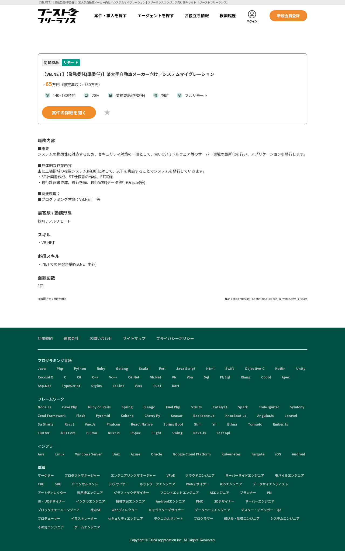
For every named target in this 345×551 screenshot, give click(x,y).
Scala (143, 368)
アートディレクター (52, 492)
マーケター (46, 475)
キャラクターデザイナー (166, 509)
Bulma (91, 432)
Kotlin (280, 368)
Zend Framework (51, 415)
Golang (122, 368)
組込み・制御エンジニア (242, 518)
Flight (156, 432)
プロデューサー (49, 518)
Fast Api (223, 432)
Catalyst (220, 407)
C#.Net (133, 377)
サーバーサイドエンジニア (244, 475)
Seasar (176, 415)
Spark (243, 407)
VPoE (171, 475)
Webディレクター (125, 509)
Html (210, 368)
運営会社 (71, 338)
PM (269, 492)
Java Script (185, 368)
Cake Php (69, 407)
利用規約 (45, 338)
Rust (157, 385)
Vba (190, 377)
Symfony (297, 407)
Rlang (245, 377)
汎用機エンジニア (90, 492)
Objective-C (254, 368)
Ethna (232, 424)
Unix (116, 454)
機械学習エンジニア (130, 501)
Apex (286, 377)
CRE (41, 484)
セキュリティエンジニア (125, 518)
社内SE (95, 509)
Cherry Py (152, 415)
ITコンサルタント (85, 484)
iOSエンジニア (231, 484)
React (69, 424)
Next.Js (199, 432)
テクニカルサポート (168, 518)
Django (149, 407)
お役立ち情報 (197, 15)
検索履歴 (228, 15)
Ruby (101, 368)
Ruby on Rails (99, 407)
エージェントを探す (155, 15)
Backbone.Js (204, 415)
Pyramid (103, 415)
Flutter (43, 432)
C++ (95, 377)
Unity (300, 368)
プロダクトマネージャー (82, 475)
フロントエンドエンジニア (179, 492)
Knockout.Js (235, 415)
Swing (177, 432)
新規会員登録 (288, 15)
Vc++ (113, 377)
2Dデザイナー (224, 501)
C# (79, 377)
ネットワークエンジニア (157, 484)
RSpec (135, 432)
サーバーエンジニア (259, 501)
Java (42, 368)
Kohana (127, 415)
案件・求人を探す (110, 15)
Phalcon (113, 424)
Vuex (139, 385)
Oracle (156, 454)
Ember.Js (280, 424)
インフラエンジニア (90, 501)
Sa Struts (46, 424)
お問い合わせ (100, 338)
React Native (142, 424)
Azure (135, 454)
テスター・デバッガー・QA (261, 509)
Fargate (257, 454)
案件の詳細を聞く (69, 112)
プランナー (248, 492)
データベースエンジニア (212, 509)
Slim (198, 424)
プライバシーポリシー (175, 338)
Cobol (266, 377)
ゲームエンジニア (87, 527)
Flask (80, 415)
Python (80, 368)
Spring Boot (173, 424)
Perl (162, 368)
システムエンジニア (284, 518)
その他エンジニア (51, 527)
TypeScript (71, 385)
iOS (278, 454)
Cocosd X (45, 377)
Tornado (255, 424)
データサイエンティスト (270, 484)
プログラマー (203, 518)
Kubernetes (231, 454)
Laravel (291, 415)
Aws (41, 454)
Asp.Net (44, 385)
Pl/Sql (225, 377)
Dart (175, 385)
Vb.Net (155, 377)
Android (298, 454)
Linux (59, 454)
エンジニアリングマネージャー (133, 475)
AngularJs (265, 415)
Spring (127, 407)
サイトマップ (134, 338)
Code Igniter (268, 407)
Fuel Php (173, 407)
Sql (206, 377)
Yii (214, 424)
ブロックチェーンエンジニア (59, 509)
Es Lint (118, 385)
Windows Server (88, 454)
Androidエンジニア (170, 501)
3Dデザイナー (119, 484)
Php (60, 368)
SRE (58, 484)
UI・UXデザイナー (51, 501)
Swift (229, 368)
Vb (174, 377)
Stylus (96, 385)
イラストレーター (84, 518)
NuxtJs (114, 432)
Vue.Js (90, 424)
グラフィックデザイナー (131, 492)
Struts (196, 407)
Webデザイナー (197, 484)
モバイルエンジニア (289, 475)
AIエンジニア (219, 492)
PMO (199, 501)
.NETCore (67, 432)
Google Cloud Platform (192, 454)
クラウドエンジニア (200, 475)
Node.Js (44, 407)
